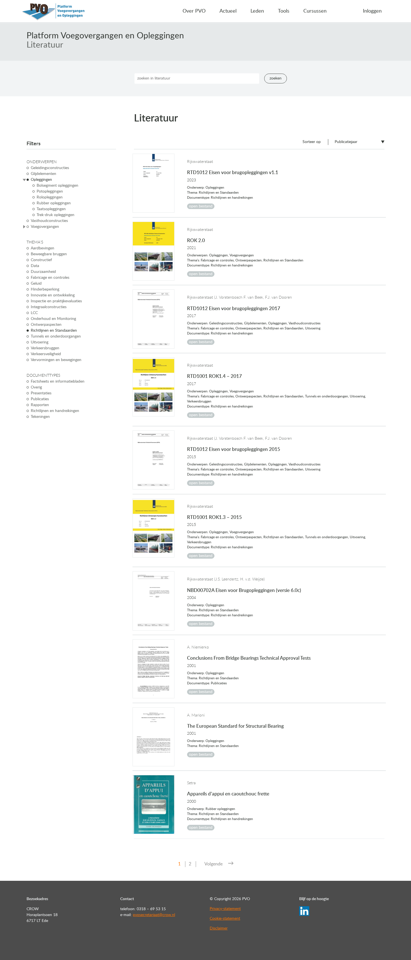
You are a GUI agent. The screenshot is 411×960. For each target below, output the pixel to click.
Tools (283, 11)
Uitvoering (39, 342)
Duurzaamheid (43, 272)
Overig (36, 387)
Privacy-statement (225, 909)
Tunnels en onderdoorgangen (56, 336)
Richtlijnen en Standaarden (54, 331)
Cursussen (315, 11)
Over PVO (194, 11)
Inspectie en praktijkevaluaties (56, 301)
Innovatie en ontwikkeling (53, 295)
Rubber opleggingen (54, 203)
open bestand (200, 206)
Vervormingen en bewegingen (56, 360)
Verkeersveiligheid (46, 354)
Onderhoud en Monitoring (53, 319)
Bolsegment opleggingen (57, 186)
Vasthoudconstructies (49, 221)
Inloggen (372, 11)
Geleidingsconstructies (50, 168)
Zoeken (276, 78)
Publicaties (40, 399)
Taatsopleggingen (51, 209)
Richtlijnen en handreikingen (55, 411)
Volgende (213, 864)
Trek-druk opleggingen (55, 215)
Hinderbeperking (45, 289)
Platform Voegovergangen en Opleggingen (105, 36)
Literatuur (45, 45)
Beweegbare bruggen (49, 254)
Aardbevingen (42, 248)
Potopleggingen (50, 191)
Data (35, 266)
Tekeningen (40, 417)
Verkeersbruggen (45, 348)
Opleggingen (41, 180)
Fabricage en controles (50, 278)
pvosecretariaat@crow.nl (154, 915)
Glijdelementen (43, 174)
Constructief (41, 260)
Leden (257, 11)
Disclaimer (219, 928)
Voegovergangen (45, 227)
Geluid (36, 283)
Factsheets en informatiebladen (57, 381)
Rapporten (40, 405)
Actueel (228, 11)
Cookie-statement (225, 919)
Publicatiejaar (346, 142)
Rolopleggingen (50, 197)
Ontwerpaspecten (46, 325)
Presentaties (41, 393)
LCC (34, 313)
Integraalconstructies (49, 307)
